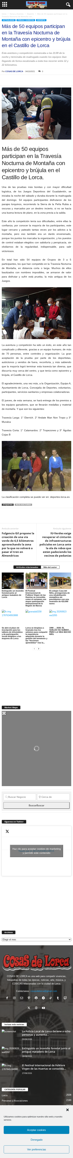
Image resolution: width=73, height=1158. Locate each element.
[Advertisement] (28, 676)
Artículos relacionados (27, 567)
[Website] (37, 1008)
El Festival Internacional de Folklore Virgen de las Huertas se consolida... (44, 1067)
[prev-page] (34, 648)
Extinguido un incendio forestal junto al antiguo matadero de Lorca (13, 594)
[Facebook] (5, 80)
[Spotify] (37, 998)
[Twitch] (65, 998)
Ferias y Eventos (17, 14)
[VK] (62, 80)
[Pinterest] (21, 80)
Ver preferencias (36, 1149)
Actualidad (8, 20)
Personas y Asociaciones (15, 1100)
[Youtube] (44, 1008)
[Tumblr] (58, 998)
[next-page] (38, 648)
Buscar (36, 805)
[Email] (54, 80)
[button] (67, 1110)
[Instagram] (15, 998)
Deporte (30, 14)
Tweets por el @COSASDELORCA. (36, 850)
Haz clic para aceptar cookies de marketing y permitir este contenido (36, 850)
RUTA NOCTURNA (23, 505)
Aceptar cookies (36, 1129)
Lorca (4, 1095)
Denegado (37, 1139)
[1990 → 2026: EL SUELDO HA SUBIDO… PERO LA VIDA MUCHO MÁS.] (60, 618)
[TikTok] (51, 998)
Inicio (4, 14)
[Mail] (22, 998)
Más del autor (50, 567)
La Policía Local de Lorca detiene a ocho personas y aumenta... (46, 1033)
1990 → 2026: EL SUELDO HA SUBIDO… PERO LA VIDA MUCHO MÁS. (60, 631)
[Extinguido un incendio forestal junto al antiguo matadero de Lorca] (13, 581)
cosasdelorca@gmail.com (43, 991)
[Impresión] (46, 80)
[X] (13, 80)
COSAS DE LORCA (14, 71)
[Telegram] (37, 80)
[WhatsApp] (29, 80)
